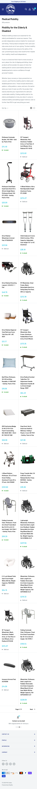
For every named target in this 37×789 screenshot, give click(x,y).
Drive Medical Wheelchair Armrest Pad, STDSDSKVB (8, 238)
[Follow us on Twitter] (7, 764)
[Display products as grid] (31, 108)
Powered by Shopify (7, 785)
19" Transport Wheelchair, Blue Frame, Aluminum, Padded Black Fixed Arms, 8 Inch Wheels (26, 334)
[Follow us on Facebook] (3, 764)
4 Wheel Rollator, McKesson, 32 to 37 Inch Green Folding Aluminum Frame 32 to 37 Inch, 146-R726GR (9, 477)
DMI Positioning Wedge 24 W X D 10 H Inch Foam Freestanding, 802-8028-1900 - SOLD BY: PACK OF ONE (9, 430)
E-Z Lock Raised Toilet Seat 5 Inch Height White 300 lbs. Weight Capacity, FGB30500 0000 (9, 580)
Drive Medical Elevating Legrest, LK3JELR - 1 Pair (9, 285)
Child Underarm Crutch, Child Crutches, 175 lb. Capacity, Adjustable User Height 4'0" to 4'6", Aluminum (27, 240)
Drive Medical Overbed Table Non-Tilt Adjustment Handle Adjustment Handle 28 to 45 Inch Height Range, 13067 (27, 382)
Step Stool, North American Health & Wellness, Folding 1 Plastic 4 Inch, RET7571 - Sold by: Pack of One (27, 430)
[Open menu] (3, 9)
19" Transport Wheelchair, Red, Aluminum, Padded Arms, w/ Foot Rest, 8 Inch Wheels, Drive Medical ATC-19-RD (27, 142)
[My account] (30, 9)
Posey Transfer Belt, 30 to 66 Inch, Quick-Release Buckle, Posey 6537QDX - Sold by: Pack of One (27, 477)
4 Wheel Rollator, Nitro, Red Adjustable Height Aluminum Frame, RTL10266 (27, 190)
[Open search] (26, 9)
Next (31, 709)
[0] (33, 9)
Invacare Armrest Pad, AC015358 (9, 680)
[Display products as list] (34, 108)
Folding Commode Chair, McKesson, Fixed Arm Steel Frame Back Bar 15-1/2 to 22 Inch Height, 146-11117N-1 (27, 634)
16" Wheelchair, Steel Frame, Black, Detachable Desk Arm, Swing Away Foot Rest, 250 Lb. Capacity (27, 287)
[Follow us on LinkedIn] (14, 764)
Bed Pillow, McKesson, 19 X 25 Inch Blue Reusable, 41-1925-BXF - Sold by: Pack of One (9, 380)
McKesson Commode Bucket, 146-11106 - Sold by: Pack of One (9, 139)
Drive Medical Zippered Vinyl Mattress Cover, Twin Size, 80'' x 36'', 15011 (9, 333)
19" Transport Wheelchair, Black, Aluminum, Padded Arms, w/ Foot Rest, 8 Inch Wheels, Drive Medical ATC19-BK (8, 635)
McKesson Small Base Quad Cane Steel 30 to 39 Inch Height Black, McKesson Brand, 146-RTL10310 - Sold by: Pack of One (9, 192)
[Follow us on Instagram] (10, 764)
